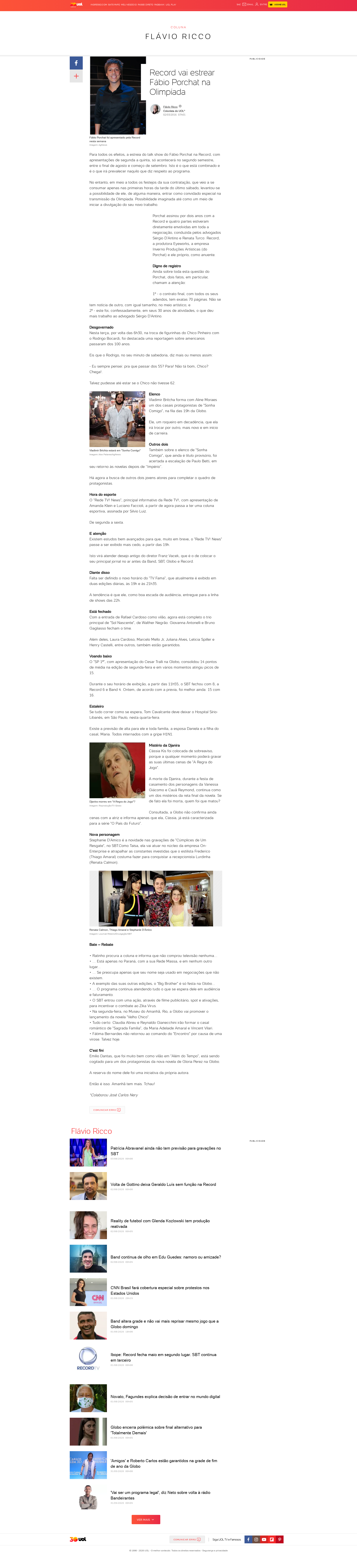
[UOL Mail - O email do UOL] (248, 4)
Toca (264, 15)
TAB (250, 15)
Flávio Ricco (178, 36)
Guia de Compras (280, 15)
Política (124, 15)
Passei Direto (145, 4)
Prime (257, 15)
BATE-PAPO (114, 4)
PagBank (159, 4)
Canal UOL (231, 15)
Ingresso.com (99, 4)
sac (239, 4)
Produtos (77, 15)
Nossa (243, 15)
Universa (193, 15)
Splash (181, 15)
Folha (159, 15)
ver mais (143, 1519)
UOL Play (171, 4)
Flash (88, 15)
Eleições (99, 15)
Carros (135, 15)
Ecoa (220, 15)
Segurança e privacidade (214, 1550)
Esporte (170, 15)
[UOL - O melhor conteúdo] (76, 4)
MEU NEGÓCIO (129, 4)
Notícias (112, 15)
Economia (148, 15)
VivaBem (206, 15)
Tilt (214, 15)
